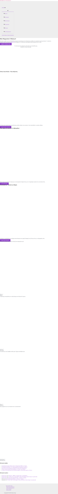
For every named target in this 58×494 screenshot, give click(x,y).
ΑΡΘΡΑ (3, 7)
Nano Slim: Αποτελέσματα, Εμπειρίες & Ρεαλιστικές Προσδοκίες (14, 468)
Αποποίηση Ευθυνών (10, 486)
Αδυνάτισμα (7, 20)
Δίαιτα (6, 13)
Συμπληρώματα (8, 31)
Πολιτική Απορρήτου (10, 487)
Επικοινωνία (8, 490)
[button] (5, 7)
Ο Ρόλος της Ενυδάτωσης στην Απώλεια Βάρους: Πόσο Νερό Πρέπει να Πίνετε (17, 470)
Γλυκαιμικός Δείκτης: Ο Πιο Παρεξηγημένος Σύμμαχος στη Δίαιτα (14, 467)
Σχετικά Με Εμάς (9, 485)
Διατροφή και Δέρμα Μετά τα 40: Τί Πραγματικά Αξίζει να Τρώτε (14, 465)
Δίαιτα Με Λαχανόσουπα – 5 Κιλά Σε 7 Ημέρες (17, 477)
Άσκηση (6, 28)
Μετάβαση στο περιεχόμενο (5, 0)
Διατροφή (7, 17)
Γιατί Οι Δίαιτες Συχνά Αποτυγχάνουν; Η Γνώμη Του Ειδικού (13, 469)
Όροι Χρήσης (8, 489)
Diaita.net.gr (4, 475)
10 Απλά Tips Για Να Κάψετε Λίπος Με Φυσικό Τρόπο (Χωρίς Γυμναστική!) (23, 476)
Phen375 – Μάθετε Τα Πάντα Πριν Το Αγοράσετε (18, 475)
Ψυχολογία (7, 24)
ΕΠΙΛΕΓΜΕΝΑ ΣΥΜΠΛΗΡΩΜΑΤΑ (8, 35)
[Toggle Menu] (8, 10)
